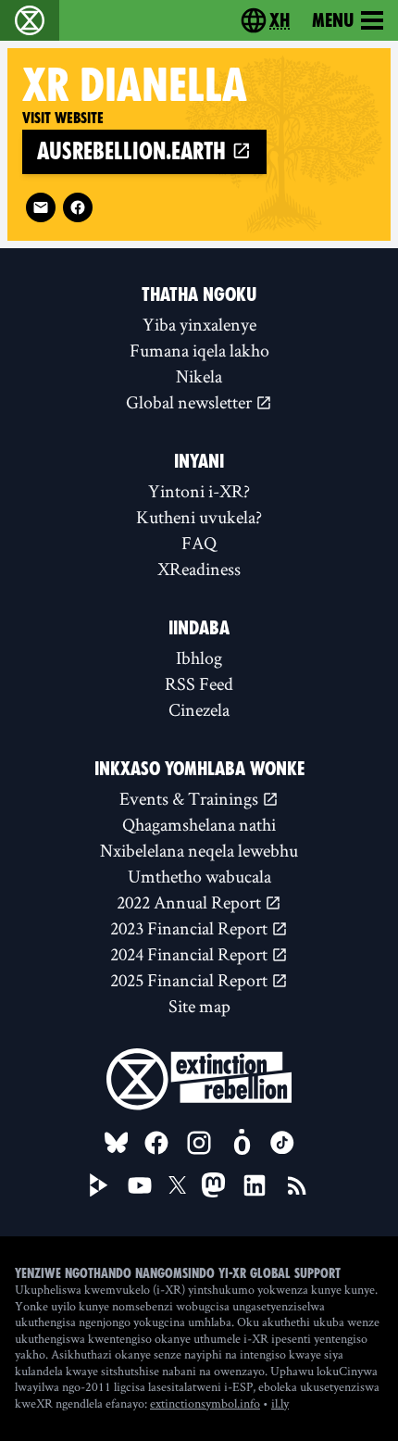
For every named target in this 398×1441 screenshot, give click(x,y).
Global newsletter (190, 402)
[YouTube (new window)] (139, 1185)
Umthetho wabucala (199, 876)
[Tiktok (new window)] (282, 1142)
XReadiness (199, 569)
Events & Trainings (190, 798)
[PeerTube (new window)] (99, 1185)
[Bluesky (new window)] (116, 1142)
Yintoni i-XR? (199, 491)
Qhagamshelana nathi (199, 824)
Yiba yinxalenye (199, 324)
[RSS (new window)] (297, 1185)
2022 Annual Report (191, 902)
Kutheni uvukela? (199, 517)
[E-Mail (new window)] (41, 207)
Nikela (199, 376)
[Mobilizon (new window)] (241, 1142)
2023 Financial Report (190, 928)
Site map (199, 1006)
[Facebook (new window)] (78, 207)
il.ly (280, 1403)
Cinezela (199, 709)
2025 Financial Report (190, 980)
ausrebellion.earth (134, 151)
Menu (333, 20)
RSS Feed (199, 683)
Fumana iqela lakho (199, 350)
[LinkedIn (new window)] (254, 1185)
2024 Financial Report (190, 954)
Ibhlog (199, 657)
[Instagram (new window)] (199, 1142)
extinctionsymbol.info (205, 1403)
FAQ (199, 543)
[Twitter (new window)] (177, 1185)
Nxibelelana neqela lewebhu (199, 850)
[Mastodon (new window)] (213, 1185)
